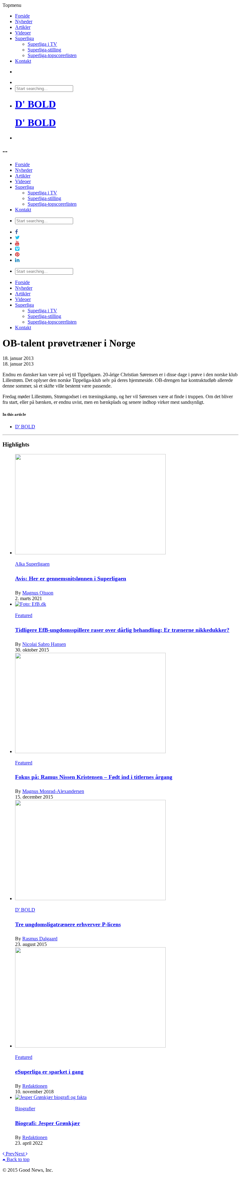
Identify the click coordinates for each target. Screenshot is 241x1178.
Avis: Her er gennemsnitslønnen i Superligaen (70, 578)
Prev (9, 1153)
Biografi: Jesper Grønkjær (47, 1123)
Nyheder (23, 21)
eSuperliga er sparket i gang (49, 1072)
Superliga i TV (42, 44)
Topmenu (12, 5)
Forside (22, 15)
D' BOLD (35, 104)
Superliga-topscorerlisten (52, 55)
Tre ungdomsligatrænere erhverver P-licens (68, 924)
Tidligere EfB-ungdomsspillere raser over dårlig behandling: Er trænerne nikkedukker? (122, 630)
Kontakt (23, 61)
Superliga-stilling (44, 49)
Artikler (22, 27)
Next (20, 1153)
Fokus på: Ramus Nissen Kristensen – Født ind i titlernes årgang (93, 777)
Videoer (23, 32)
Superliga (24, 38)
